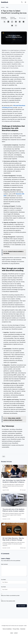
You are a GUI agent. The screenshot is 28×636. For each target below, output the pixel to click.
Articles (2, 7)
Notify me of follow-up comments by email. (10, 595)
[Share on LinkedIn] (8, 21)
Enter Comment (4, 564)
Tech (7, 7)
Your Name (3, 579)
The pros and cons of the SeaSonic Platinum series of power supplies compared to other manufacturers (13, 511)
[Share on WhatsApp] (12, 21)
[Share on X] (4, 21)
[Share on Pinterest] (19, 21)
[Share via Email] (12, 25)
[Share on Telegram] (23, 21)
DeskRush (4, 2)
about (11, 632)
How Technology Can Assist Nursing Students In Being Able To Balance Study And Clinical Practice (14, 482)
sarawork (3, 17)
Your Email (3, 586)
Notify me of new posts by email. (8, 600)
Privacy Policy (16, 628)
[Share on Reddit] (15, 21)
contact (16, 632)
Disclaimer (22, 628)
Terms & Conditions (7, 628)
